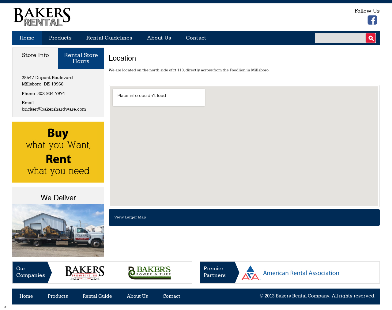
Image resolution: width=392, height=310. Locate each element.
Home (27, 38)
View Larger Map (130, 217)
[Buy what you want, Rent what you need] (58, 152)
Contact (196, 38)
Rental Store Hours (81, 58)
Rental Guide (97, 296)
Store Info (35, 55)
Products (60, 38)
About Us (159, 38)
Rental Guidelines (109, 38)
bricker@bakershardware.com (54, 109)
